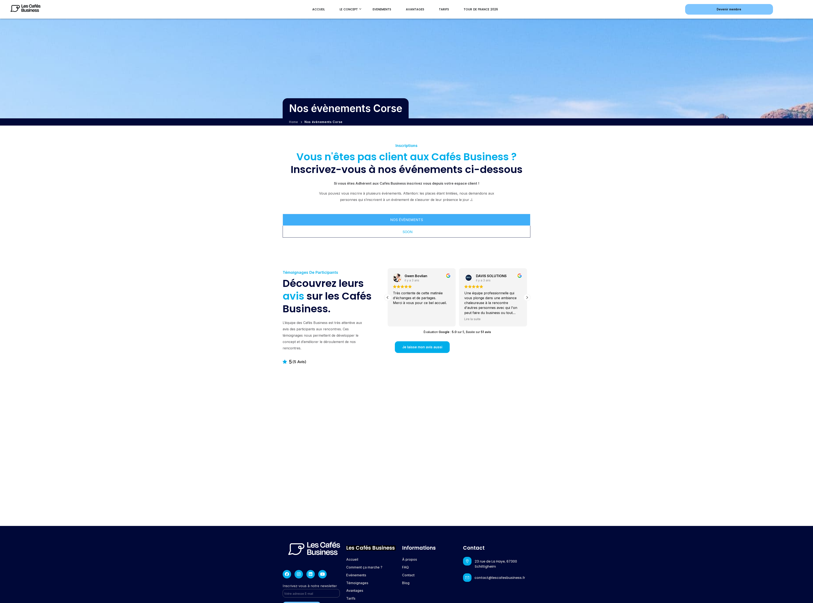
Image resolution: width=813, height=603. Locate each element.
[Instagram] (299, 574)
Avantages (354, 590)
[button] (729, 9)
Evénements (356, 575)
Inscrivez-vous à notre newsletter (310, 586)
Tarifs (351, 598)
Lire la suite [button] (472, 319)
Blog (405, 583)
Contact (408, 575)
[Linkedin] (310, 574)
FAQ (405, 567)
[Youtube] (322, 574)
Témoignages (357, 583)
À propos (409, 559)
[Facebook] (287, 574)
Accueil (352, 559)
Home (293, 122)
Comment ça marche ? (364, 567)
